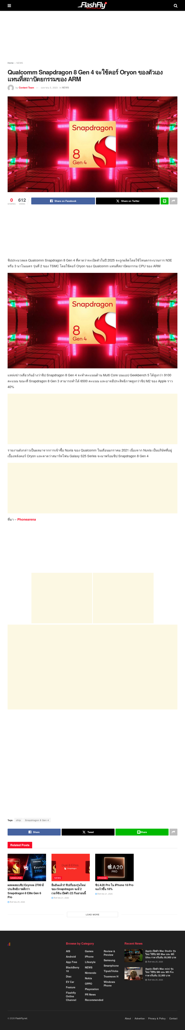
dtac (69, 976)
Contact (173, 1018)
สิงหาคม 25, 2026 (17, 901)
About (128, 1018)
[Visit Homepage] (92, 5)
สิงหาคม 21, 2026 (61, 897)
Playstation (92, 989)
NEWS (19, 62)
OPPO (88, 983)
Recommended (94, 1000)
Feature (70, 987)
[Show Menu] (9, 5)
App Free (71, 962)
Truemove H (111, 976)
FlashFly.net (21, 1018)
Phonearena (26, 519)
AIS (68, 951)
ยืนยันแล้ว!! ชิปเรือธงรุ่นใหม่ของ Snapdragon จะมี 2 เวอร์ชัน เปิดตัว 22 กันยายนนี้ (68, 889)
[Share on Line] (165, 201)
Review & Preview (109, 953)
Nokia (88, 978)
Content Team (26, 87)
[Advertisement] (92, 419)
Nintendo (90, 973)
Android (71, 956)
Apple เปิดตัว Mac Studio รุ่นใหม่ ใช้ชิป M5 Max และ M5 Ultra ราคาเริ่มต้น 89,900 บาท (160, 954)
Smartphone (111, 965)
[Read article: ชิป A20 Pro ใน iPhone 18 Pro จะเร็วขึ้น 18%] (114, 867)
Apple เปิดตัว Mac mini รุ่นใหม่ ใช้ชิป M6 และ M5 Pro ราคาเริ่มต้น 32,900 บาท (159, 972)
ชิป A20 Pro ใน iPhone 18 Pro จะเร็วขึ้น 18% (114, 887)
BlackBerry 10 (72, 969)
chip (18, 820)
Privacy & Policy (157, 1018)
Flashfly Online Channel (71, 996)
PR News (90, 994)
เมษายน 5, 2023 (49, 87)
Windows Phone (109, 983)
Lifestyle (90, 962)
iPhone (102, 877)
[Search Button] (175, 5)
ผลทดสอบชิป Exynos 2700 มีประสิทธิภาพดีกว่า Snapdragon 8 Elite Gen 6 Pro (26, 891)
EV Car (70, 982)
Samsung (16, 877)
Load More (92, 914)
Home (11, 62)
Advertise (140, 1018)
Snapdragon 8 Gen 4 (37, 820)
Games (89, 951)
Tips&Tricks (111, 971)
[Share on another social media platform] (173, 201)
